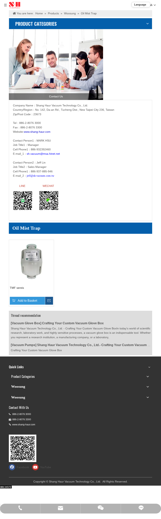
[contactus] (56, 64)
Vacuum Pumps (23, 345)
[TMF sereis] (31, 262)
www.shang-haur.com (23, 424)
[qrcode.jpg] (22, 448)
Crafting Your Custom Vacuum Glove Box (73, 323)
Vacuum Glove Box (26, 323)
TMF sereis (17, 287)
